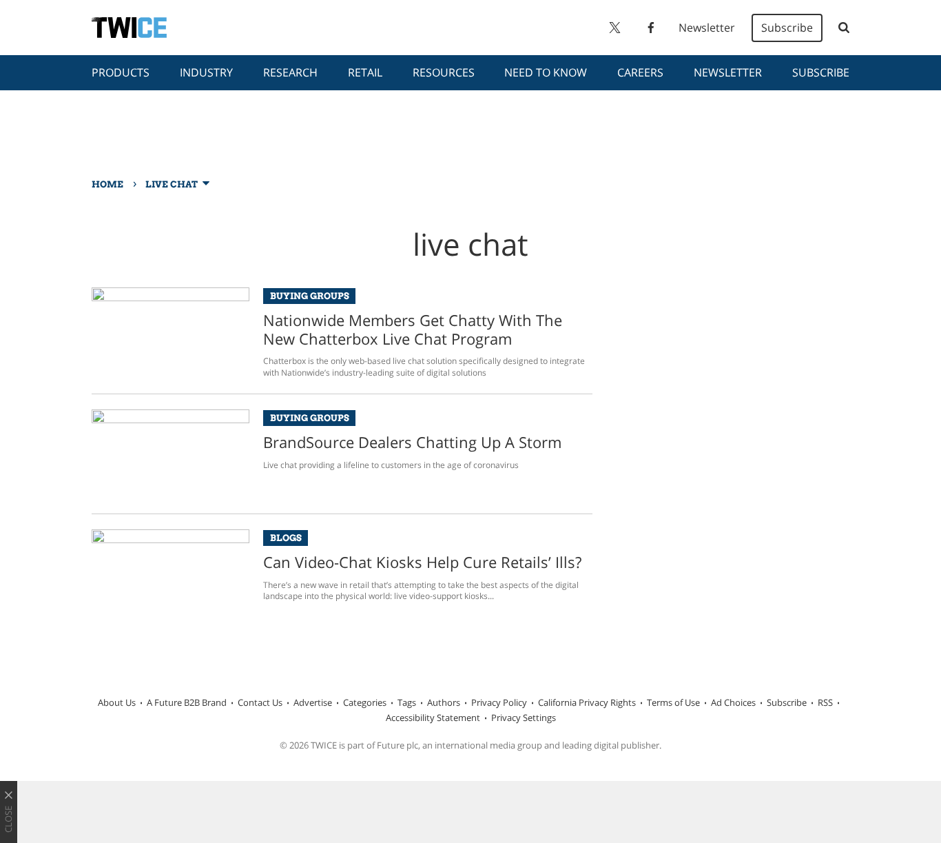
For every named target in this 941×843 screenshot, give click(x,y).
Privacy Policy (499, 702)
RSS (825, 702)
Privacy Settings (523, 717)
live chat (171, 184)
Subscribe (787, 27)
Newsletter (707, 27)
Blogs (286, 537)
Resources (444, 72)
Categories (364, 702)
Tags (406, 702)
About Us (117, 702)
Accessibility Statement (433, 717)
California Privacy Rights (587, 702)
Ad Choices (733, 702)
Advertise (312, 702)
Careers (640, 72)
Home (107, 184)
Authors (443, 702)
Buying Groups (309, 295)
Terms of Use (673, 702)
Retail (365, 72)
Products (120, 72)
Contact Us (260, 702)
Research (290, 72)
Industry (206, 72)
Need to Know (545, 72)
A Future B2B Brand (187, 702)
